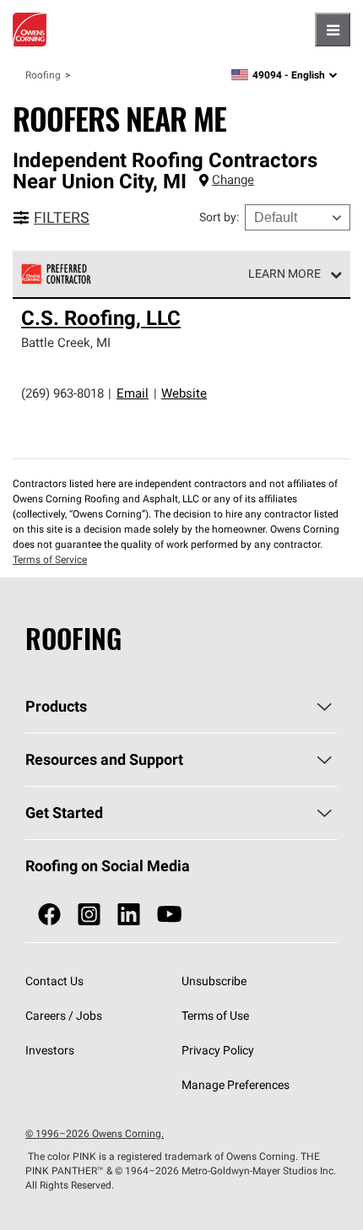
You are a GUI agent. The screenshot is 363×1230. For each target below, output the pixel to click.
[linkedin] (129, 915)
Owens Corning (29, 29)
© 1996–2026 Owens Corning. (94, 1133)
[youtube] (169, 914)
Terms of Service (50, 559)
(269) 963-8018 (62, 393)
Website (184, 393)
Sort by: (219, 217)
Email (132, 393)
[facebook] (49, 915)
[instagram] (89, 915)
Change (233, 179)
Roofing (43, 74)
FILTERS (61, 217)
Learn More (284, 273)
